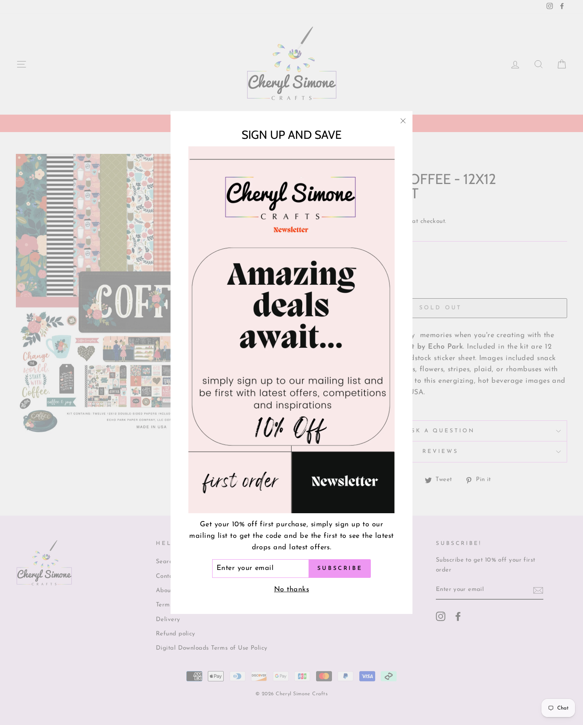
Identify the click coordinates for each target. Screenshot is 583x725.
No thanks (291, 589)
